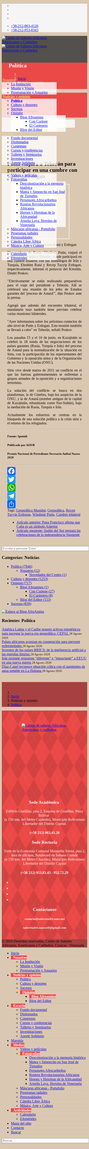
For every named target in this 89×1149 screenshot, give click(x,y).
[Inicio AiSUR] (44, 755)
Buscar (16, 1132)
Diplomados (20, 142)
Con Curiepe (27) (42, 591)
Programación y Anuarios (29, 92)
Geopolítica (55, 510)
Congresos (18, 146)
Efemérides (19, 258)
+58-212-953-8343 (24, 30)
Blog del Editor (31, 130)
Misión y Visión (22, 88)
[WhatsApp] (44, 488)
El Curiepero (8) (41, 595)
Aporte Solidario (23, 163)
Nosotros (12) (30, 571)
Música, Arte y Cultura (27, 246)
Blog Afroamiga (31, 117)
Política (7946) (21, 566)
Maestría (9, 167)
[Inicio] (2, 76)
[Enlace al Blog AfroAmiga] (44, 612)
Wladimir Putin (43, 514)
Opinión (17, 113)
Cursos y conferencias (27, 150)
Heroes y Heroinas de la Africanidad (55, 1079)
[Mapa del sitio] (2, 262)
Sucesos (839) (21, 604)
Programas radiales (24, 233)
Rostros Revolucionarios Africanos (54, 1075)
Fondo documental (24, 138)
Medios (8, 171)
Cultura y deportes (24, 105)
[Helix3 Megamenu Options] (3, 59)
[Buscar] (2, 270)
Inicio (15, 696)
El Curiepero (38, 125)
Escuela (8, 134)
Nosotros (9, 80)
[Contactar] (2, 266)
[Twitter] (44, 479)
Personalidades (21, 237)
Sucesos (17, 109)
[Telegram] (44, 496)
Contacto (17, 1128)
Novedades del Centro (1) (47, 575)
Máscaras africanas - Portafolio (33, 229)
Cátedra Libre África (26, 241)
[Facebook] (44, 471)
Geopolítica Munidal (31, 510)
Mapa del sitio (21, 1123)
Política (16, 101)
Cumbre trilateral (68, 514)
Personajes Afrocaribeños (38, 200)
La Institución (21, 84)
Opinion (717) (21, 583)
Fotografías (19, 179)
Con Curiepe (38, 121)
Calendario (19, 254)
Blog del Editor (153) (35, 600)
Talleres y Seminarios (26, 154)
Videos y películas (24, 175)
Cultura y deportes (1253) (29, 579)
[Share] (44, 504)
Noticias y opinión (16, 96)
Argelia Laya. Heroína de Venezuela (55, 1084)
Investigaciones (22, 159)
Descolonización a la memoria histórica (57, 1058)
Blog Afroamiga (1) (34, 587)
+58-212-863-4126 (24, 26)
